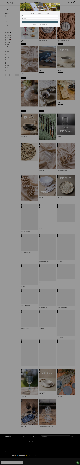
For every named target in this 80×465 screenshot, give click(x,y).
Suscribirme (40, 22)
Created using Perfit (40, 25)
